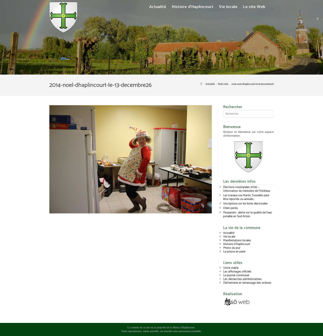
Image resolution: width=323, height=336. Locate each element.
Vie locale (229, 236)
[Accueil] (201, 84)
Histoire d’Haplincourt (236, 244)
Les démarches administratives (242, 279)
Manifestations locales (237, 240)
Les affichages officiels (237, 271)
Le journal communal (236, 275)
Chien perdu (230, 208)
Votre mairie (231, 267)
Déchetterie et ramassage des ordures (247, 282)
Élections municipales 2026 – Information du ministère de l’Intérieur (246, 189)
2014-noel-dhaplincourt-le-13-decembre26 (252, 84)
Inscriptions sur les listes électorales (245, 203)
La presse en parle (234, 251)
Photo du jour (231, 247)
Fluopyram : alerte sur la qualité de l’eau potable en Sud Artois (247, 214)
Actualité (228, 232)
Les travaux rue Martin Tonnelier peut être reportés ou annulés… (246, 197)
